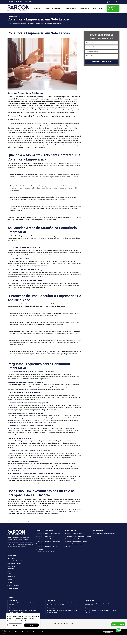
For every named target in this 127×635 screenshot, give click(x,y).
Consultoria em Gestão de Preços (45, 538)
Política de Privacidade (21, 621)
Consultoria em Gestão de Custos (45, 536)
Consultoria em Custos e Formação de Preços (48, 533)
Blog (94, 8)
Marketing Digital (26, 632)
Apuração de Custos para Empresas (74, 533)
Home (9, 23)
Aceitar (31, 625)
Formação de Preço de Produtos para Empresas (78, 536)
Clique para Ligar (114, 2)
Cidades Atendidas (19, 23)
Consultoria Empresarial (53, 8)
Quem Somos (36, 8)
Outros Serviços (70, 8)
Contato (101, 8)
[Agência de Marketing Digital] (108, 632)
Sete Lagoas (30, 23)
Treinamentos (85, 8)
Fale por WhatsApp (111, 8)
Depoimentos (11, 576)
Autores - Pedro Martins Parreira (16, 561)
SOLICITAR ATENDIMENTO (101, 62)
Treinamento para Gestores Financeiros (104, 533)
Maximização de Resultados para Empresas (76, 538)
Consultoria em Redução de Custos (45, 551)
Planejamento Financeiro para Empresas (76, 541)
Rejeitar (15, 625)
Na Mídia (10, 574)
